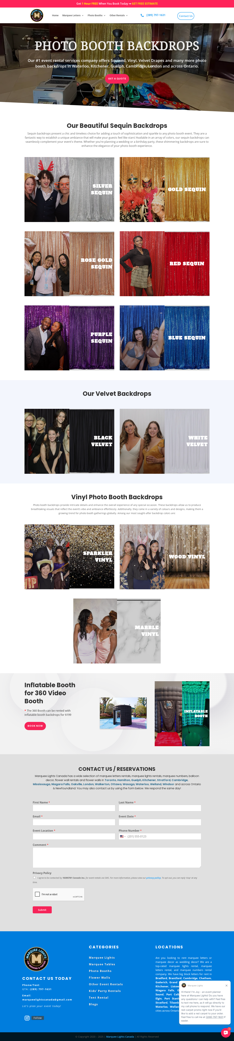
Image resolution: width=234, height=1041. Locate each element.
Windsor (168, 784)
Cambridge (180, 780)
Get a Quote (117, 78)
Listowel (176, 986)
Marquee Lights (102, 957)
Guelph (136, 780)
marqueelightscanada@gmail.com (47, 999)
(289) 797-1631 (155, 15)
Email (38, 816)
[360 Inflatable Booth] (123, 727)
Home (55, 15)
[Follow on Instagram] (27, 1018)
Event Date (127, 816)
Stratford (163, 780)
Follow (38, 1017)
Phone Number (130, 830)
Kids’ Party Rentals (105, 991)
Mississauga (41, 784)
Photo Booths (95, 15)
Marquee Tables (102, 964)
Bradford (161, 978)
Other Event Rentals (106, 984)
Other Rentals (117, 15)
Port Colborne (176, 994)
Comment (40, 845)
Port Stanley (173, 998)
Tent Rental (99, 997)
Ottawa (116, 784)
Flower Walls (99, 977)
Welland (155, 784)
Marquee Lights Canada (120, 1036)
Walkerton (102, 784)
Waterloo (142, 784)
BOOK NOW (35, 726)
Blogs (93, 1004)
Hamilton (123, 780)
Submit (42, 909)
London (88, 784)
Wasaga (128, 784)
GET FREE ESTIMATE (145, 3)
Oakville (76, 784)
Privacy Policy (42, 873)
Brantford (175, 978)
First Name (41, 802)
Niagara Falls (60, 784)
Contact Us (186, 16)
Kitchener (149, 780)
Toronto (110, 780)
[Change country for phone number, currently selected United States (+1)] (122, 836)
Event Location (44, 830)
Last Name (127, 802)
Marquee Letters (71, 15)
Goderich (161, 982)
